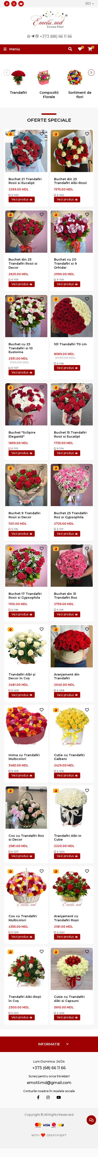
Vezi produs (19, 199)
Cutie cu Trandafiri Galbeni (69, 757)
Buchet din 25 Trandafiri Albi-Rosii (70, 181)
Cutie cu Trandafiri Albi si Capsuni (69, 999)
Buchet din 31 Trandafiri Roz (65, 596)
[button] (91, 72)
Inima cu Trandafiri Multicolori (24, 757)
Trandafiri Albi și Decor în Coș (22, 676)
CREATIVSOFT (57, 1135)
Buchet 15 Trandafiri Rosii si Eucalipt (70, 434)
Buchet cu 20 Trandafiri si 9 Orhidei (65, 263)
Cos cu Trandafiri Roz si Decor (26, 838)
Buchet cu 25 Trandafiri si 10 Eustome (21, 348)
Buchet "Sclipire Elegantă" (22, 434)
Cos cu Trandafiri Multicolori (23, 918)
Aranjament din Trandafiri (66, 676)
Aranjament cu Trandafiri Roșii (66, 918)
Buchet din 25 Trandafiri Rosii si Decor (23, 263)
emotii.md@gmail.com (49, 1082)
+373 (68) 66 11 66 (56, 36)
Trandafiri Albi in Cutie (67, 838)
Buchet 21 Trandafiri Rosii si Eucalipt (25, 181)
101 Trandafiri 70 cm (70, 344)
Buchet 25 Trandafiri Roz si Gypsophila (71, 515)
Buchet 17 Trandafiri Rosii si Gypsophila (25, 596)
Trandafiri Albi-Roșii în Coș (25, 999)
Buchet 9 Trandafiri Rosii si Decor (24, 515)
